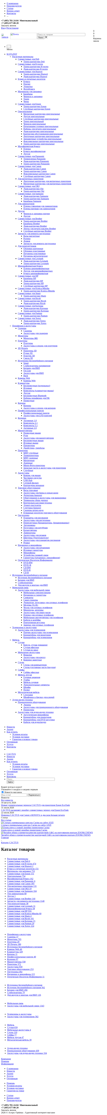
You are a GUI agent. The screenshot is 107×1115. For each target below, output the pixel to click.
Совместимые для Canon (20, 883)
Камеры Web (14, 949)
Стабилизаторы (16, 992)
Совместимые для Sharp (19, 916)
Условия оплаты (20, 734)
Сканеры (12, 937)
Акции (10, 729)
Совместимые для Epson (20, 874)
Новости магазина (13, 792)
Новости (11, 727)
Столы (12, 1032)
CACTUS (11, 754)
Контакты (11, 747)
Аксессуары (14, 967)
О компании (12, 1068)
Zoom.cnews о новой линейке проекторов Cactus (24, 830)
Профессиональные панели (21, 957)
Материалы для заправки (21, 871)
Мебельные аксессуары (19, 1030)
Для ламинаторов (16, 893)
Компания (6, 1059)
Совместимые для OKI (19, 888)
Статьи (10, 1095)
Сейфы (12, 1035)
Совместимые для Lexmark (21, 906)
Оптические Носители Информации (25, 977)
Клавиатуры (15, 952)
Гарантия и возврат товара (24, 739)
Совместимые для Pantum (20, 923)
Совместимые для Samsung (22, 891)
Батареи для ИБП (17, 990)
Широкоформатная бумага (21, 908)
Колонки (12, 959)
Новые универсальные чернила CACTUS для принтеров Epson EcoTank (35, 805)
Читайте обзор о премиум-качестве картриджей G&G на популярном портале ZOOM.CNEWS (46, 835)
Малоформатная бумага (20, 878)
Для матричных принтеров (22, 886)
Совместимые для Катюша (21, 921)
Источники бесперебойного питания (24, 947)
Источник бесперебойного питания (26, 987)
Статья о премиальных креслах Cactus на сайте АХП (26, 825)
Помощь (5, 1061)
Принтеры (14, 964)
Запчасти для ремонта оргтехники (25, 901)
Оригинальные (16, 876)
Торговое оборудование (20, 969)
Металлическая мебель (19, 1040)
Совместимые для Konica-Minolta (24, 913)
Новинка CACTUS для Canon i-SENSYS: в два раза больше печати (33, 815)
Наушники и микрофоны (21, 974)
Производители (14, 1100)
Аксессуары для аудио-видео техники (27, 1053)
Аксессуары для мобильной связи (25, 1006)
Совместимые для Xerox (20, 926)
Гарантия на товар (15, 1091)
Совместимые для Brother (21, 898)
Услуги (10, 744)
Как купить (12, 732)
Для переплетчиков (17, 903)
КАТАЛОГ (12, 54)
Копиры (12, 954)
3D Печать (14, 944)
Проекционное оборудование (23, 1050)
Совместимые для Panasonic (21, 881)
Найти (10, 782)
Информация (7, 1064)
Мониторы (14, 939)
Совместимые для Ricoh (20, 918)
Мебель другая (15, 1037)
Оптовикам (12, 742)
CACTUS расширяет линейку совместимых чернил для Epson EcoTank (35, 810)
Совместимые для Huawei (20, 866)
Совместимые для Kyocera (21, 864)
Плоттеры (13, 942)
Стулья (12, 1027)
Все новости (7, 800)
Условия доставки (20, 737)
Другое (11, 896)
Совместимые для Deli (18, 861)
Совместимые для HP (19, 911)
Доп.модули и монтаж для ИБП (24, 995)
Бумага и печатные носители (23, 869)
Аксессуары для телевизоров (22, 1016)
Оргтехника (14, 972)
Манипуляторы (16, 962)
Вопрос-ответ (13, 1098)
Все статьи (6, 820)
